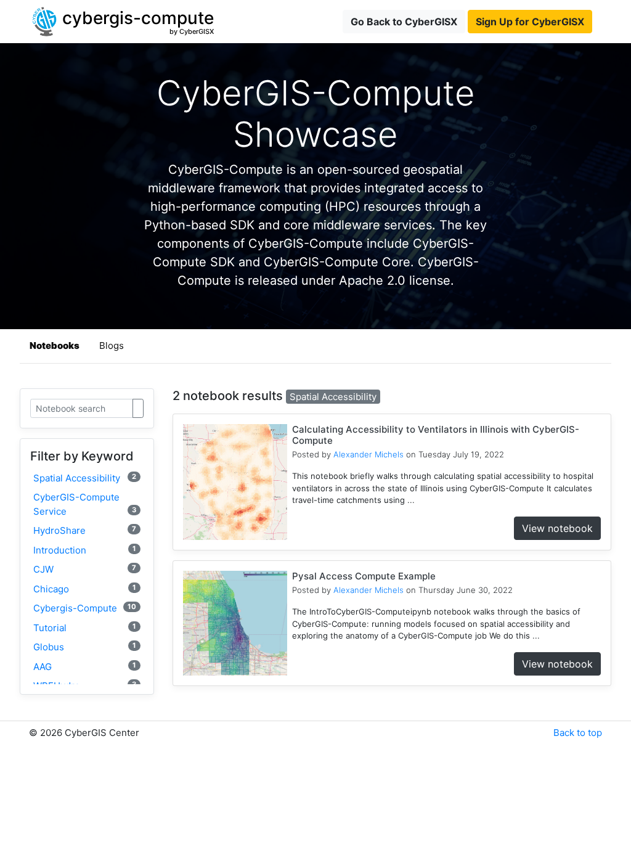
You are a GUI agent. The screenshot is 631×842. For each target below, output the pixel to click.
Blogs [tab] (111, 345)
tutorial (84, 628)
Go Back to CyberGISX (404, 21)
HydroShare (84, 530)
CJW (84, 569)
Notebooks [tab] (54, 345)
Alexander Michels (368, 454)
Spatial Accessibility (84, 478)
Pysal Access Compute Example (364, 576)
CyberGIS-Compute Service (84, 504)
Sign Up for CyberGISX (530, 21)
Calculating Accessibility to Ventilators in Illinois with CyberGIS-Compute (435, 434)
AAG (84, 666)
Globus (84, 647)
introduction (84, 550)
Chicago (84, 589)
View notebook (557, 528)
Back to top (577, 732)
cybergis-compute (84, 608)
